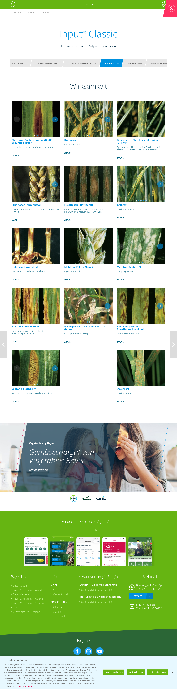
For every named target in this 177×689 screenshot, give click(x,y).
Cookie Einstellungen (114, 672)
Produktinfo (19, 63)
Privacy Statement (24, 686)
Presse (16, 607)
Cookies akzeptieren (157, 672)
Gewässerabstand (160, 63)
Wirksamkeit (112, 63)
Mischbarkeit (134, 63)
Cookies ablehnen (135, 672)
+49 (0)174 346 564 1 (150, 588)
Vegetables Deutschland (26, 611)
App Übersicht (89, 530)
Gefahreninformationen (82, 63)
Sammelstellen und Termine (97, 589)
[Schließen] (173, 672)
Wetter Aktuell (60, 594)
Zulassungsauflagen (48, 63)
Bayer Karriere (21, 594)
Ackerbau (58, 607)
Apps (55, 590)
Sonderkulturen (61, 616)
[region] (88, 672)
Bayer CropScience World (27, 590)
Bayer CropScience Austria (28, 598)
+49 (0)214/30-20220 (150, 608)
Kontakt (137, 596)
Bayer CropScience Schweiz (28, 603)
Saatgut (57, 611)
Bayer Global (20, 585)
